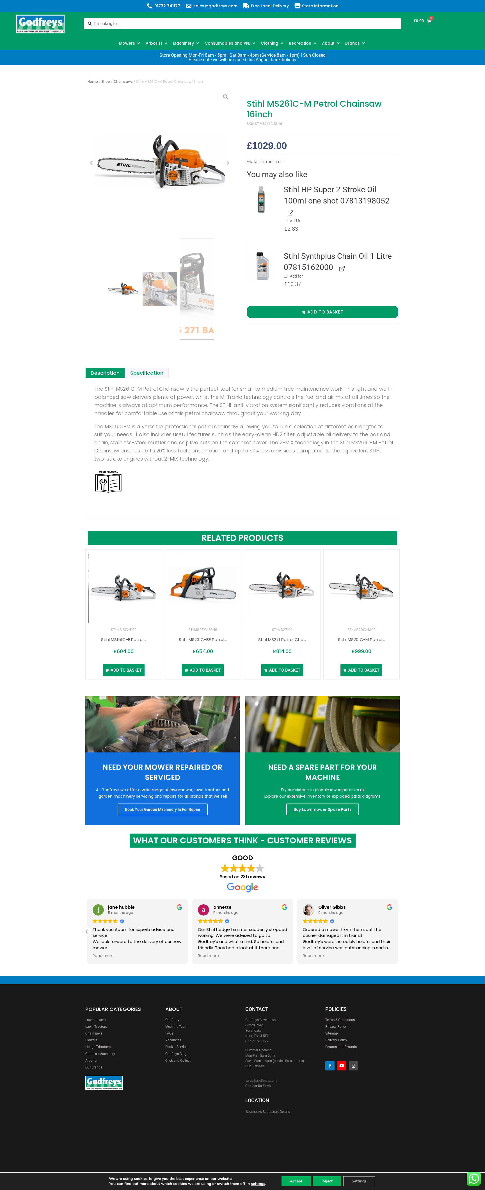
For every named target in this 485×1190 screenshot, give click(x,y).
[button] (130, 43)
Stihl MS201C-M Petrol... (361, 639)
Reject (327, 1181)
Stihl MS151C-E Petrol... (123, 639)
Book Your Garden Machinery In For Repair (162, 809)
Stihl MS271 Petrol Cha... (282, 639)
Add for (293, 225)
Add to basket (325, 312)
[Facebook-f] (330, 1065)
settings (258, 1183)
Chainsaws (123, 81)
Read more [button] (103, 955)
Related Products (242, 538)
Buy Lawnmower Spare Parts (323, 809)
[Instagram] (353, 1065)
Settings (359, 1181)
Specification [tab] (146, 372)
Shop (105, 81)
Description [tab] (105, 372)
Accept (296, 1181)
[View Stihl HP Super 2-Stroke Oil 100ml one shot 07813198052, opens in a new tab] (289, 212)
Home (93, 81)
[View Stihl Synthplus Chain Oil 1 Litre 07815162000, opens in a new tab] (341, 268)
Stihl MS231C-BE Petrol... (203, 639)
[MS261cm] (160, 163)
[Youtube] (341, 1065)
